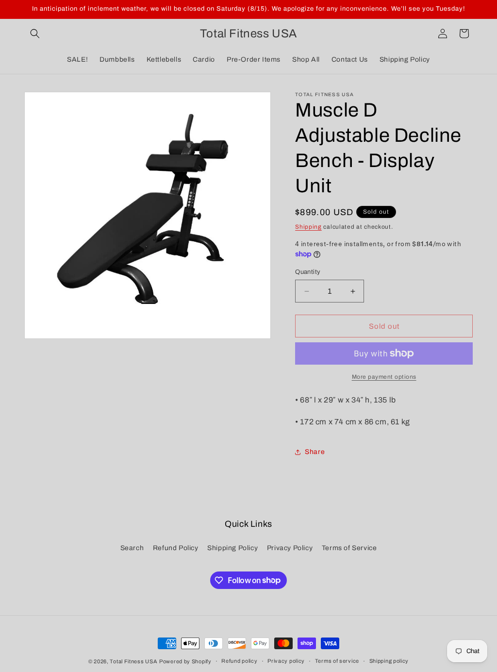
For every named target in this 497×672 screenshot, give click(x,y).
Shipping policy (389, 661)
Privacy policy (286, 661)
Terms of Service (349, 548)
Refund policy (239, 661)
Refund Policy (176, 548)
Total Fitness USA (133, 661)
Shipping (308, 226)
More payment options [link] (384, 376)
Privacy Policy (290, 548)
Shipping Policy (232, 548)
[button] (35, 33)
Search (132, 548)
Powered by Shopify (185, 661)
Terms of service (337, 661)
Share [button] (315, 451)
